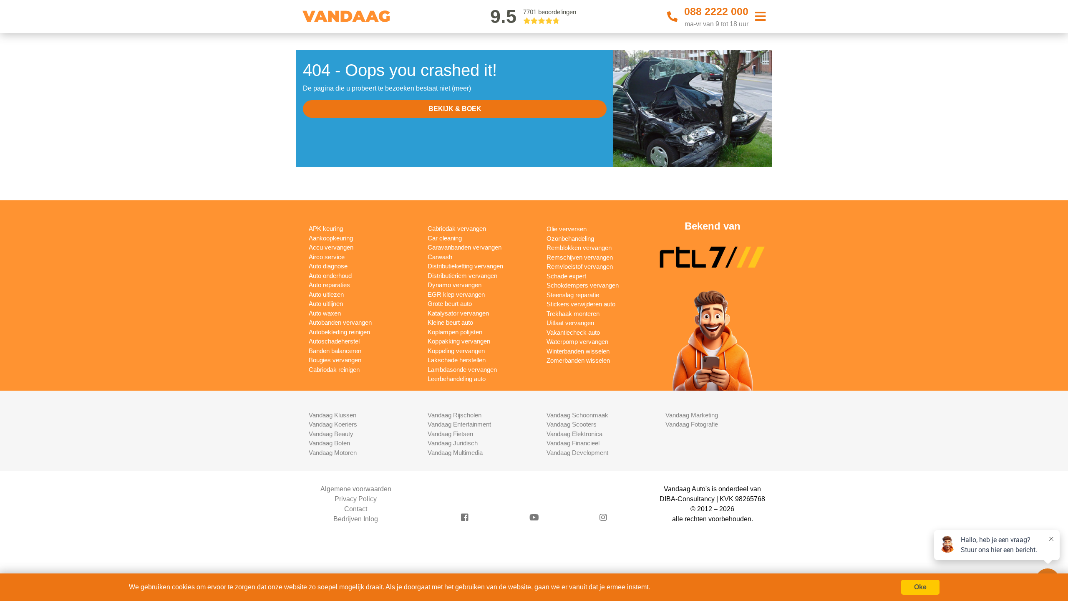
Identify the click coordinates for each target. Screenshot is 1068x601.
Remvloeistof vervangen (580, 266)
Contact (355, 509)
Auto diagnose (328, 266)
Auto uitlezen (326, 294)
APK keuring (326, 228)
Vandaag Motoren (333, 452)
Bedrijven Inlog (355, 519)
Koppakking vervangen (459, 341)
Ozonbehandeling (570, 238)
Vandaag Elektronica (574, 433)
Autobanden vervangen (340, 322)
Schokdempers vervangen (583, 285)
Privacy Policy (356, 499)
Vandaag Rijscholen (454, 415)
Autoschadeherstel (334, 341)
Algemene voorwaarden (355, 488)
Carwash (440, 256)
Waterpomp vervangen (577, 341)
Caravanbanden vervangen (464, 247)
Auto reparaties (329, 284)
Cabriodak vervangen (457, 228)
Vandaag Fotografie (691, 424)
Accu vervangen (331, 247)
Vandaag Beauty (331, 433)
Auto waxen (325, 313)
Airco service (327, 256)
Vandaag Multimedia (455, 452)
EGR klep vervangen (456, 294)
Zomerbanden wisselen (578, 360)
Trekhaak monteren (573, 313)
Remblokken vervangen (579, 247)
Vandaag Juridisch (453, 443)
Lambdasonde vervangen (462, 369)
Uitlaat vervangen (570, 322)
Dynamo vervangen (454, 284)
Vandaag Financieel (573, 443)
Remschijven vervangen (580, 257)
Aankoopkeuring (331, 238)
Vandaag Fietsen (450, 433)
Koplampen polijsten (455, 332)
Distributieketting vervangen (465, 266)
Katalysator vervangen (458, 313)
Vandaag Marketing (691, 415)
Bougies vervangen (335, 360)
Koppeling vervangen (456, 350)
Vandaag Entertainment (459, 424)
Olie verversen (567, 228)
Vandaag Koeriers (333, 424)
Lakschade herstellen (457, 360)
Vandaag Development (577, 452)
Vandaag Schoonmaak (577, 415)
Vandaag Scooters (572, 424)
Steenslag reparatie (573, 294)
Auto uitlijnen (326, 303)
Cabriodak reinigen (334, 369)
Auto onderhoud (330, 275)
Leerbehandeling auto (457, 378)
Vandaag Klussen (332, 415)
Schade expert (566, 276)
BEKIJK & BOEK (454, 108)
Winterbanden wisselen (578, 351)
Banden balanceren (335, 350)
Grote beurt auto (450, 303)
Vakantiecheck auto (573, 332)
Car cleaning (445, 238)
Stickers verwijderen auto (581, 304)
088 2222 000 (716, 11)
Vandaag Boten (329, 443)
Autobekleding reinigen (339, 332)
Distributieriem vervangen (462, 275)
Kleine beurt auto (450, 322)
